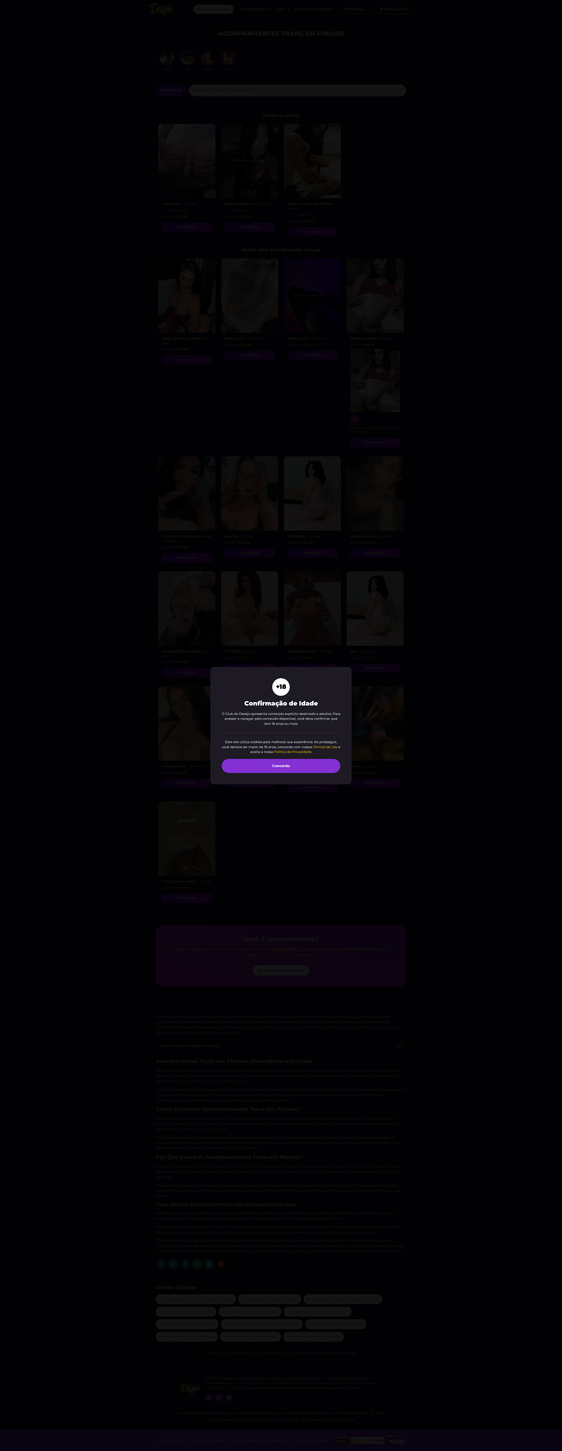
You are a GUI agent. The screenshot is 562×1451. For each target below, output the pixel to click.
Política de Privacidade (292, 752)
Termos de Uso (325, 747)
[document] (281, 725)
